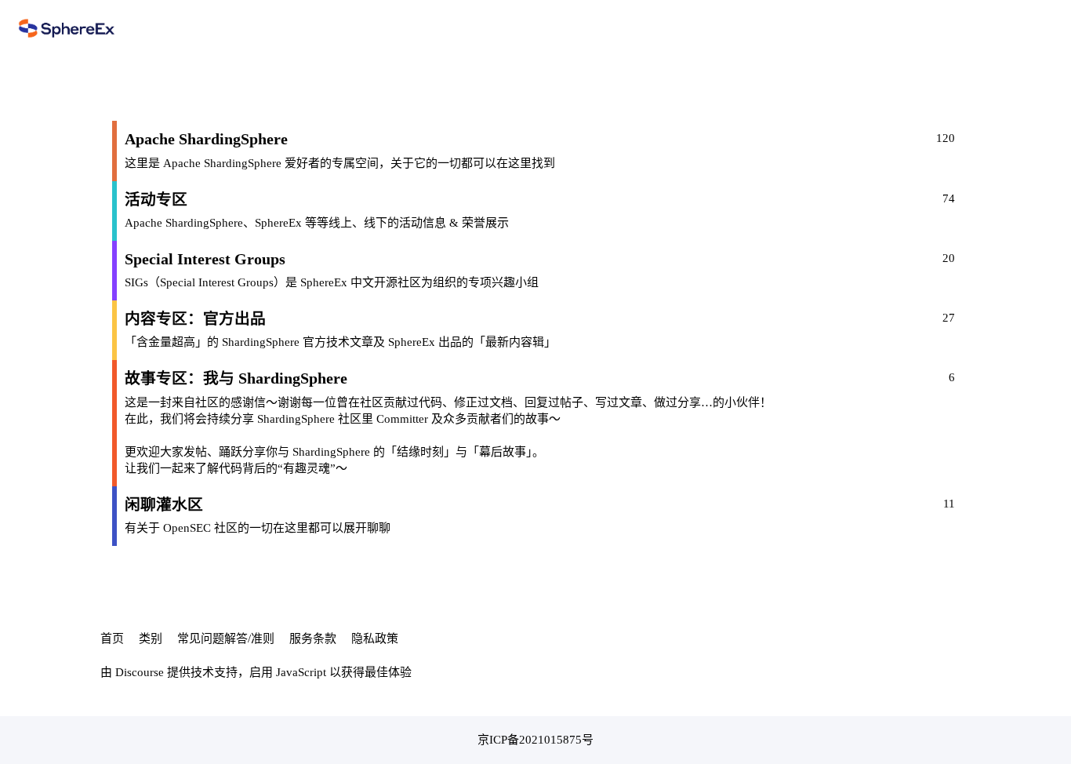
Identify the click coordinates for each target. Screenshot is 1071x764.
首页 (112, 638)
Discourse (139, 672)
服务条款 (312, 638)
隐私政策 (374, 638)
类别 (150, 638)
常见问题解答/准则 (225, 638)
